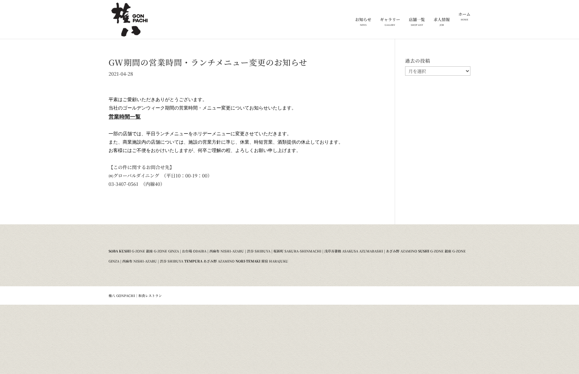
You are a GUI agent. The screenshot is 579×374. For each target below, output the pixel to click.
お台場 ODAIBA (194, 250)
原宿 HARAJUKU (274, 261)
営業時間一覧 (125, 116)
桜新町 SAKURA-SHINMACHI (297, 250)
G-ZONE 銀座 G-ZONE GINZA (155, 250)
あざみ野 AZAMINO (401, 250)
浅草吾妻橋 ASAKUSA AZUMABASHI (353, 250)
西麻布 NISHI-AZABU (226, 250)
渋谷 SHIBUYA (258, 250)
